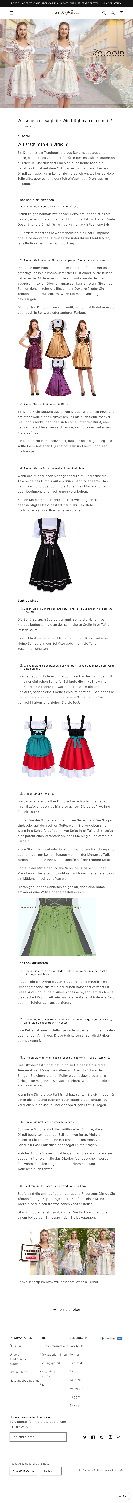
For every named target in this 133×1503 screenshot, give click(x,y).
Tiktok (73, 1371)
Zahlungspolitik (50, 1363)
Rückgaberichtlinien (53, 1354)
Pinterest (75, 1363)
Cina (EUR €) (21, 1471)
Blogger (74, 1397)
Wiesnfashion (95, 1470)
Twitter (74, 1354)
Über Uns (16, 1346)
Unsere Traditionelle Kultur (18, 1359)
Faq (42, 1384)
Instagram (76, 1388)
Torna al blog (69, 1309)
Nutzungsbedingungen (25, 1380)
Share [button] (26, 136)
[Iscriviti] (62, 1437)
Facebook (76, 1346)
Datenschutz (18, 1372)
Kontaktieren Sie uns (48, 1374)
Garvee (74, 1405)
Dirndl (28, 152)
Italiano (49, 1471)
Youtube (75, 1380)
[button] (11, 13)
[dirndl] (66, 1274)
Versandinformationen (55, 1346)
